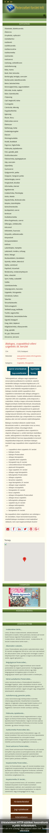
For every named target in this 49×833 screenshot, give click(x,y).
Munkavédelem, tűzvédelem (14, 258)
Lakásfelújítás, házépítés (13, 248)
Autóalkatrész (9, 39)
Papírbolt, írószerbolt (12, 268)
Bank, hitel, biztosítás (12, 73)
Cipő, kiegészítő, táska (12, 100)
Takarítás (8, 299)
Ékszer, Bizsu (9, 118)
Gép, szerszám (10, 162)
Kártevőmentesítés (11, 207)
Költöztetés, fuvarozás (12, 231)
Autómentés (9, 56)
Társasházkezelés (11, 303)
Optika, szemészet (11, 265)
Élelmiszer (8, 124)
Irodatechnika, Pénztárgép (14, 193)
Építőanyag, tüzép (11, 128)
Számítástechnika (11, 285)
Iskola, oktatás (10, 196)
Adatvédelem (21, 817)
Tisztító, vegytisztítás (12, 313)
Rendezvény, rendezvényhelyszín (16, 272)
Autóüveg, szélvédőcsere (13, 63)
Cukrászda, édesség (12, 107)
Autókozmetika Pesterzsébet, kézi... (18, 730)
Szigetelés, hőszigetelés (13, 292)
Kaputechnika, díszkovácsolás (15, 200)
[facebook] (5, 2)
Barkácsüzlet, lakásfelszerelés (15, 80)
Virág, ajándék (10, 330)
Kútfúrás (8, 244)
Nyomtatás (35, 369)
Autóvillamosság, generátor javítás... (18, 695)
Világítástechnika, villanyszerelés (16, 327)
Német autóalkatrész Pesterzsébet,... (19, 679)
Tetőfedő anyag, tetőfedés (14, 309)
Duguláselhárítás (11, 111)
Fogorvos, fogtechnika (12, 145)
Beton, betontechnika (12, 83)
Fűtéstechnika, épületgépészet (15, 159)
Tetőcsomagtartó (11, 306)
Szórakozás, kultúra (11, 296)
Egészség (8, 114)
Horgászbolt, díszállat (12, 183)
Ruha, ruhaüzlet (10, 275)
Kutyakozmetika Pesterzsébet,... (17, 763)
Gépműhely (9, 166)
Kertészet (8, 214)
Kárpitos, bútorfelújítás (12, 203)
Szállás (7, 282)
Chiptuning (8, 97)
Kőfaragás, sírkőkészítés (13, 224)
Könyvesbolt (9, 238)
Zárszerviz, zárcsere (12, 337)
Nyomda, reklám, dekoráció (14, 261)
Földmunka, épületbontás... (15, 713)
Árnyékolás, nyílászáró (12, 35)
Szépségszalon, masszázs (14, 289)
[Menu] (43, 15)
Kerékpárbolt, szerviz (12, 210)
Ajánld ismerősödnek (17, 369)
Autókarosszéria (10, 49)
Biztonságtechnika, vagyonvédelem (17, 87)
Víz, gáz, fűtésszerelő (12, 333)
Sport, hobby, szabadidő (13, 279)
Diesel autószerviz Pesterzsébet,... (18, 746)
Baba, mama (9, 70)
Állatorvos (8, 32)
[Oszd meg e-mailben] (7, 529)
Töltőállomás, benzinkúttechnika (16, 316)
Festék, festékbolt (11, 142)
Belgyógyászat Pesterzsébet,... (16, 662)
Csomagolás (9, 104)
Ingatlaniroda (9, 190)
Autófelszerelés (10, 46)
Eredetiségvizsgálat (11, 131)
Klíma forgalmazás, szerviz (14, 220)
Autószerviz (9, 59)
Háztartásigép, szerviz (12, 179)
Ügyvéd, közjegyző (11, 320)
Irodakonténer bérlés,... (14, 629)
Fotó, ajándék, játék (11, 152)
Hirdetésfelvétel (21, 801)
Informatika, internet (12, 186)
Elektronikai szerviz (11, 121)
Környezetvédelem (11, 241)
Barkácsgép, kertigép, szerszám (16, 76)
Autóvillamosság (10, 66)
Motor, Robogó (10, 255)
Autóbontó (8, 42)
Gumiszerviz (9, 169)
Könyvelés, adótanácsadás (14, 234)
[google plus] (11, 2)
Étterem (7, 135)
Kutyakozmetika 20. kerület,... (16, 779)
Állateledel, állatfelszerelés (14, 29)
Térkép (33, 373)
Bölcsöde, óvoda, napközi (13, 90)
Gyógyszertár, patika (12, 172)
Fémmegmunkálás (11, 138)
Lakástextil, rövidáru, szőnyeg (15, 251)
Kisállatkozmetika (11, 217)
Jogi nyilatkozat (21, 809)
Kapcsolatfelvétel (19, 373)
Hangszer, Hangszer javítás (14, 176)
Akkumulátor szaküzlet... (14, 646)
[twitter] (8, 2)
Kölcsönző (8, 227)
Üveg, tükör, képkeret (12, 323)
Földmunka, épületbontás (13, 148)
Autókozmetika (10, 53)
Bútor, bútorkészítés (12, 94)
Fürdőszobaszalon (11, 155)
